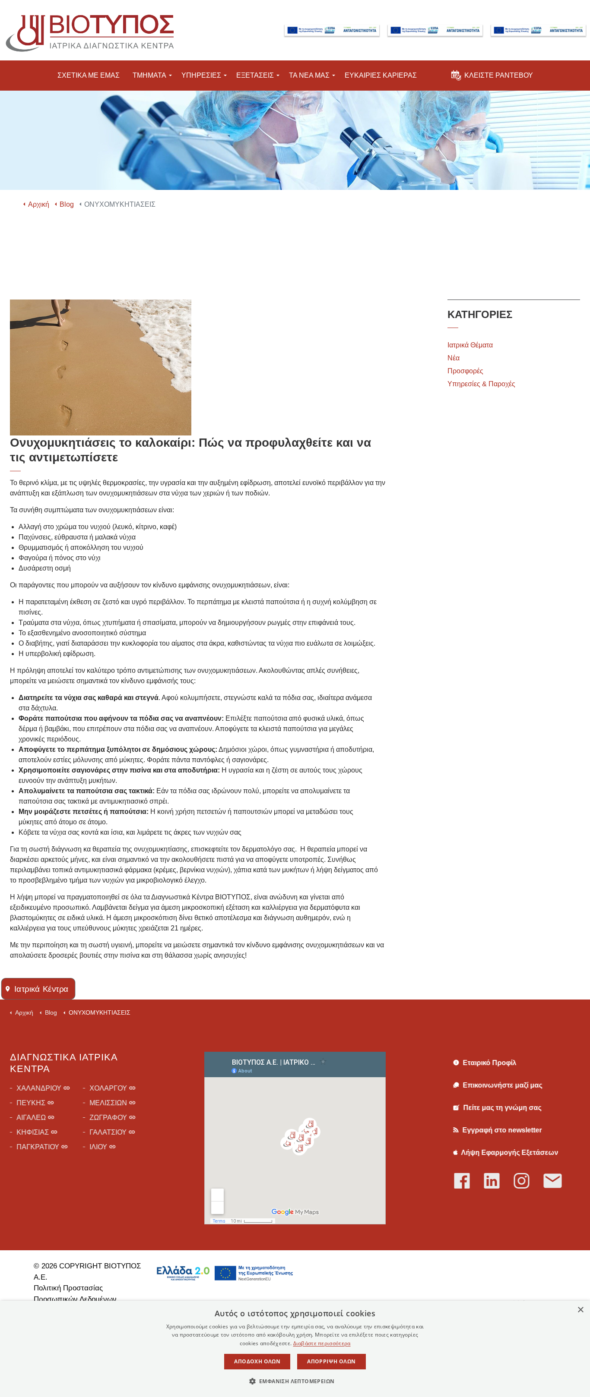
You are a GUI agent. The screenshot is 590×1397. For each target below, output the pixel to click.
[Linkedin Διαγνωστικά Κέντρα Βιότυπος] (499, 1181)
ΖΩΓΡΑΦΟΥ (108, 1117)
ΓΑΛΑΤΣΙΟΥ (108, 1132)
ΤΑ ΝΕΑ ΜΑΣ (309, 75)
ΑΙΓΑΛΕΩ (31, 1117)
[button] (295, 1381)
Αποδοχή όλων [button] (257, 1361)
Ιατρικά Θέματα (470, 345)
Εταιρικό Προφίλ (488, 1062)
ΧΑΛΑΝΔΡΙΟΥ (38, 1088)
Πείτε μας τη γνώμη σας (501, 1107)
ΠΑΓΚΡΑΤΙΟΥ (37, 1147)
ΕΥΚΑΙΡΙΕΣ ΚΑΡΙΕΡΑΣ (381, 75)
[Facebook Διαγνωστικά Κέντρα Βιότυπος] (469, 1181)
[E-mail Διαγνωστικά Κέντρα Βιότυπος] (558, 1181)
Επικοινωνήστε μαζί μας (501, 1085)
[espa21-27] (332, 30)
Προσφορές (465, 371)
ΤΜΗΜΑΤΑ (149, 75)
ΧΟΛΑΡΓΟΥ (108, 1088)
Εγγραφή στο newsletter (501, 1130)
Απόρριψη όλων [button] (331, 1361)
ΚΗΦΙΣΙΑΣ (32, 1132)
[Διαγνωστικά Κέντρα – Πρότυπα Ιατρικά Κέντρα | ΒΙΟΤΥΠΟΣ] (88, 30)
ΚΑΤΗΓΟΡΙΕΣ (479, 314)
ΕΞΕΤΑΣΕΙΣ (255, 75)
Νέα (453, 358)
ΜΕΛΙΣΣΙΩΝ (108, 1103)
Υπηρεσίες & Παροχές (481, 384)
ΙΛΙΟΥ (98, 1147)
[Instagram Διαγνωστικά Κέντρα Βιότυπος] (528, 1181)
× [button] (580, 1310)
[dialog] (295, 1349)
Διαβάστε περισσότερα (322, 1343)
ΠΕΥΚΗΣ (30, 1103)
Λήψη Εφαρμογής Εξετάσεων (509, 1152)
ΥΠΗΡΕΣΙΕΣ (201, 75)
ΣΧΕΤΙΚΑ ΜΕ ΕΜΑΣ (88, 75)
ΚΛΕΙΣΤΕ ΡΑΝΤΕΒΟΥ (498, 75)
